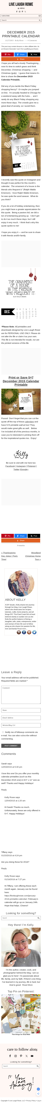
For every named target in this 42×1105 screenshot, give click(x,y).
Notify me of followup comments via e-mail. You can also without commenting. (19, 735)
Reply (4, 790)
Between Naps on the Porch (27, 473)
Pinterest (31, 466)
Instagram (21, 466)
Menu (22, 8)
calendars (29, 422)
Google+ (25, 469)
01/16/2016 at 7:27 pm (15, 879)
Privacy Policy (31, 1100)
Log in (39, 1100)
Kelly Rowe (10, 797)
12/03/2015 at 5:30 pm (11, 767)
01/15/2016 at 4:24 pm (11, 855)
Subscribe (6, 16)
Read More (27, 985)
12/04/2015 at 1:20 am (15, 801)
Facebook (10, 466)
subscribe (25, 735)
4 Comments (32, 40)
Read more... (22, 629)
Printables (21, 545)
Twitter (16, 469)
